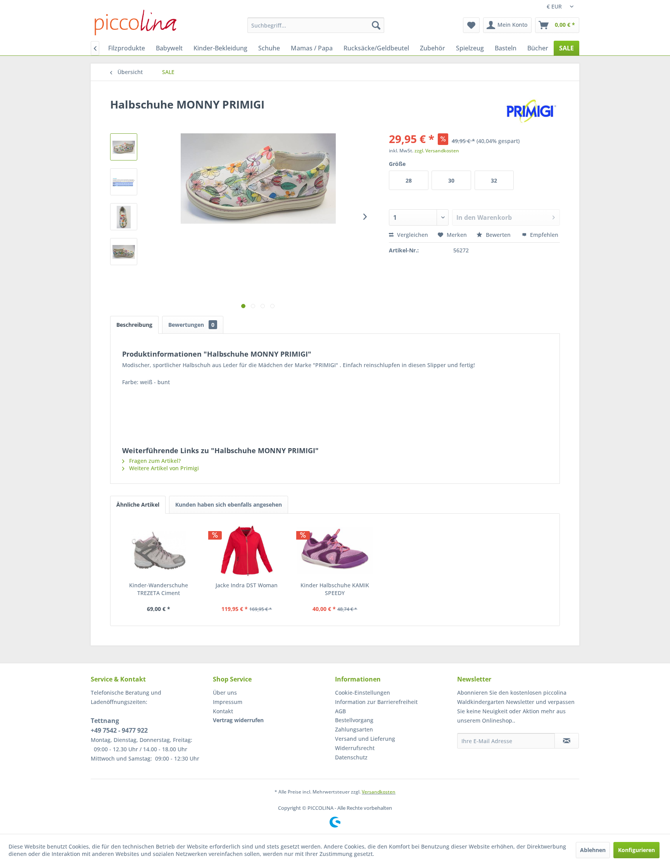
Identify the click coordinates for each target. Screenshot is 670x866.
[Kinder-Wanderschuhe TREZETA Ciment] (158, 550)
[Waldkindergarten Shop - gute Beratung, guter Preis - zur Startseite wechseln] (135, 22)
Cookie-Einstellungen (362, 692)
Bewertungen (191, 324)
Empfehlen (543, 234)
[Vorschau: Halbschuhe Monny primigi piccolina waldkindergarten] (123, 146)
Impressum (227, 702)
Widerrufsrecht (355, 748)
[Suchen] (376, 25)
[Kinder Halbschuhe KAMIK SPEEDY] (335, 550)
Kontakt (223, 711)
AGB (340, 711)
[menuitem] (315, 25)
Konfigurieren (636, 850)
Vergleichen (411, 234)
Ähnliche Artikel (137, 504)
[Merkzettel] (471, 25)
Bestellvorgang (354, 720)
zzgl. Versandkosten (436, 150)
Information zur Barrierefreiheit (376, 702)
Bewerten (498, 234)
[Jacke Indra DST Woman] (247, 550)
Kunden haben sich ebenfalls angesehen (228, 504)
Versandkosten (378, 791)
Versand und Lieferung (365, 738)
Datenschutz (351, 757)
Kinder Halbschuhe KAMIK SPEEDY (334, 589)
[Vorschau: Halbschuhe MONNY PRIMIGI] (123, 181)
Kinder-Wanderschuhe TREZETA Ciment (158, 589)
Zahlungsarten (354, 729)
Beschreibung (134, 324)
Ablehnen (593, 850)
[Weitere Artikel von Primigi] (533, 112)
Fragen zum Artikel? (154, 460)
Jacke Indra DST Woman (247, 585)
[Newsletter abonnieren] (566, 741)
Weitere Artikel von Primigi (163, 468)
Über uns (225, 692)
